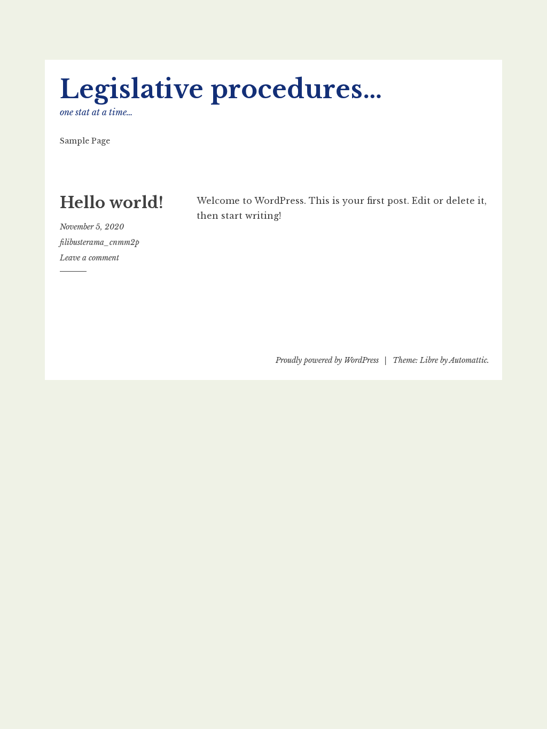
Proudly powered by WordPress (327, 360)
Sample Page (85, 141)
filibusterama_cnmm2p (99, 242)
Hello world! (111, 202)
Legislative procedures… (221, 89)
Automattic (468, 360)
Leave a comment (89, 258)
